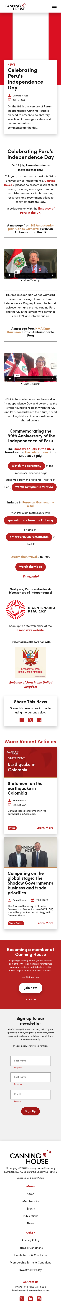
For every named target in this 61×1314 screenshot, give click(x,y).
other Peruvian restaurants (29, 537)
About (30, 1194)
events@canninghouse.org (34, 1291)
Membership (30, 1201)
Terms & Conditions (30, 1248)
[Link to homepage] (30, 1156)
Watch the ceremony (26, 466)
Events (30, 1208)
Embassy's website (30, 630)
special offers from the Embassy (30, 520)
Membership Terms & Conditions (30, 1262)
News (30, 1223)
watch (34, 487)
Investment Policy (30, 1270)
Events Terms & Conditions (30, 1255)
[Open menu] (54, 6)
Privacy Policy (30, 1240)
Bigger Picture (37, 1178)
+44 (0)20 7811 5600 (35, 1287)
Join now (30, 988)
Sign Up (30, 1111)
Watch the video (30, 567)
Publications (30, 1216)
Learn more (30, 999)
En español (30, 576)
